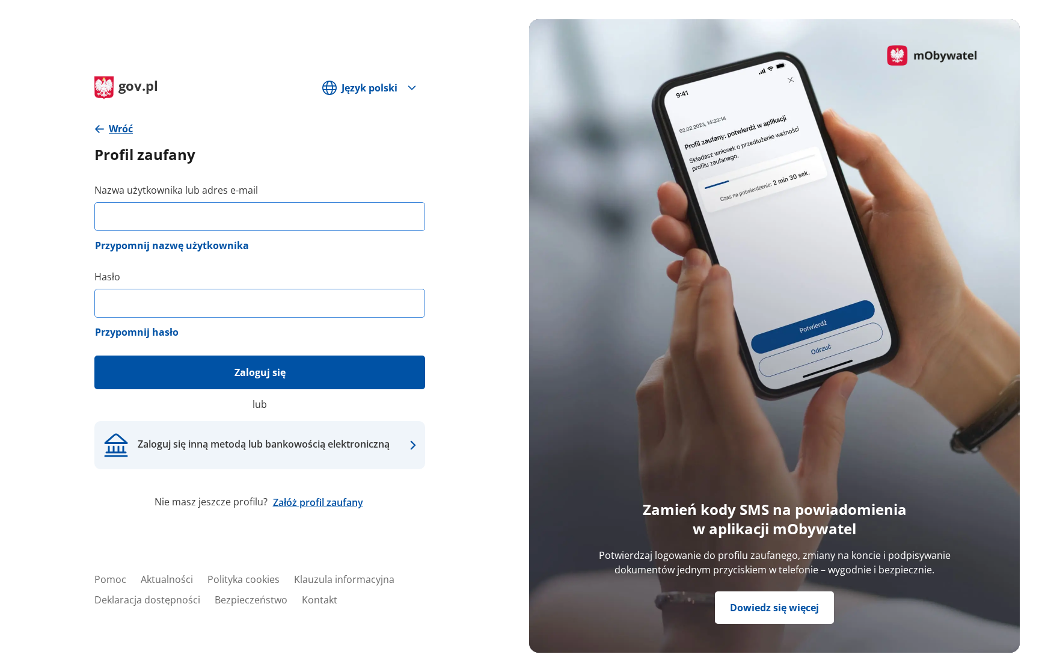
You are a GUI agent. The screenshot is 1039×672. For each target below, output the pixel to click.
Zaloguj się (260, 372)
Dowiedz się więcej (774, 607)
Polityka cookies (243, 579)
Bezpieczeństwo (251, 599)
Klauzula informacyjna (344, 579)
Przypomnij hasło (137, 332)
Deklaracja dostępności (147, 599)
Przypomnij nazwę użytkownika (172, 245)
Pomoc (110, 579)
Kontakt (319, 599)
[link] (113, 129)
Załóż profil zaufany (318, 502)
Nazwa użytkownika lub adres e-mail (176, 190)
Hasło (107, 276)
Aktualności (167, 579)
